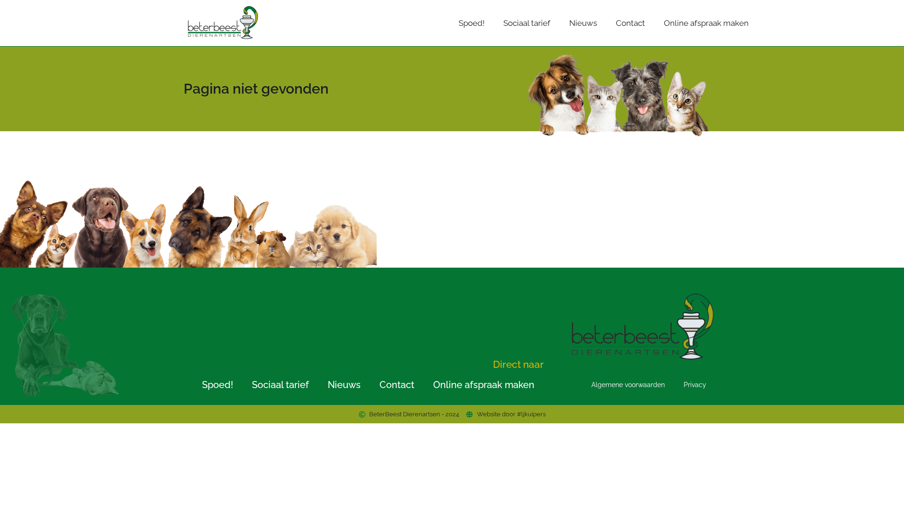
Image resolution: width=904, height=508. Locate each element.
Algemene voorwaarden (628, 385)
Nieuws (583, 23)
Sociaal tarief (526, 23)
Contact (630, 23)
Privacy (695, 385)
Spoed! (471, 23)
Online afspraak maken (706, 23)
